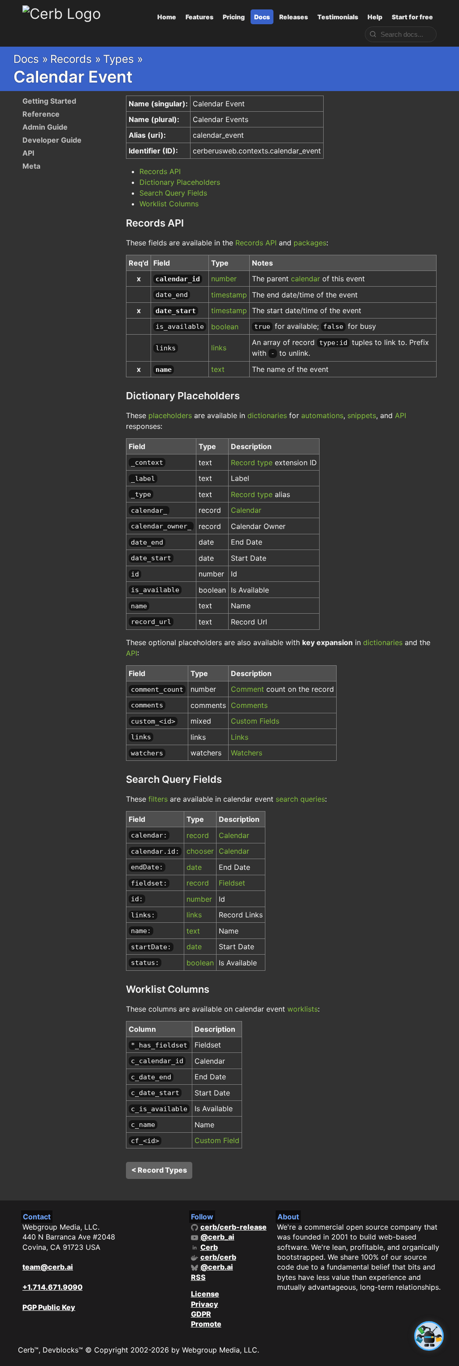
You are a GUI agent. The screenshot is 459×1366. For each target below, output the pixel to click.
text (218, 369)
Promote (206, 1323)
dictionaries (267, 415)
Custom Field (217, 1140)
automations (322, 415)
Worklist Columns (169, 203)
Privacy (204, 1304)
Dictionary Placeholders (179, 182)
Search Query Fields (173, 192)
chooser (200, 851)
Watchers (246, 752)
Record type (252, 462)
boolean (224, 326)
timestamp (229, 294)
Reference (41, 113)
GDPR (201, 1313)
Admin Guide (45, 126)
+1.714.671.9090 (52, 1287)
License (205, 1293)
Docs (262, 17)
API (28, 152)
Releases (293, 17)
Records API (160, 171)
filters (158, 798)
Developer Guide (52, 139)
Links (239, 737)
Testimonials (337, 17)
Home (166, 17)
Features (199, 17)
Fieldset (232, 882)
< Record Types (159, 1169)
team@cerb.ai (47, 1266)
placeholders (170, 415)
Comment (247, 689)
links (218, 347)
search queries (300, 798)
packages (310, 242)
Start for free (412, 17)
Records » (75, 58)
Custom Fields (255, 720)
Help (375, 17)
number (224, 278)
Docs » (30, 58)
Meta (31, 165)
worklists (302, 1008)
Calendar (246, 510)
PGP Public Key (48, 1307)
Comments (249, 705)
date (194, 867)
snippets (361, 415)
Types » (123, 58)
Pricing (234, 17)
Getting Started (49, 100)
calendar (305, 278)
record (197, 835)
